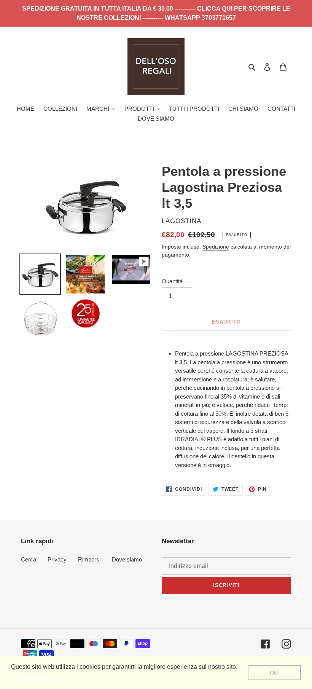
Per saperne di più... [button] (39, 677)
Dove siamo (127, 559)
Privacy (57, 559)
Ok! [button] (274, 673)
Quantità (172, 281)
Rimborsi (89, 559)
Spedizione (215, 247)
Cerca (28, 559)
